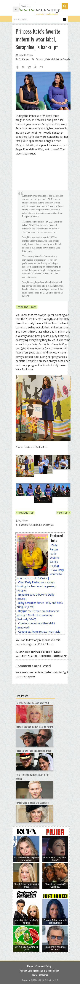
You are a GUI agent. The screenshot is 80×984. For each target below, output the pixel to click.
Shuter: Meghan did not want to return (34, 727)
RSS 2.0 (41, 644)
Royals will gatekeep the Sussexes (32, 802)
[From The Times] (26, 307)
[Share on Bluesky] (29, 67)
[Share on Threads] (35, 67)
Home (30, 966)
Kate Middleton (53, 59)
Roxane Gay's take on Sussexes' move (33, 751)
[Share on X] (23, 67)
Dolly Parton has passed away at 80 (33, 703)
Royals (66, 59)
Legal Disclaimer (40, 975)
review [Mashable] (39, 631)
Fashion (40, 59)
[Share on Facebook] (17, 67)
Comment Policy (43, 966)
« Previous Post (25, 512)
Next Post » (63, 512)
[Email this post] (41, 67)
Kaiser (25, 59)
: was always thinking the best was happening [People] (36, 586)
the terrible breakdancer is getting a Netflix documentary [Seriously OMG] (38, 615)
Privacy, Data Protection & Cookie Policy (39, 970)
